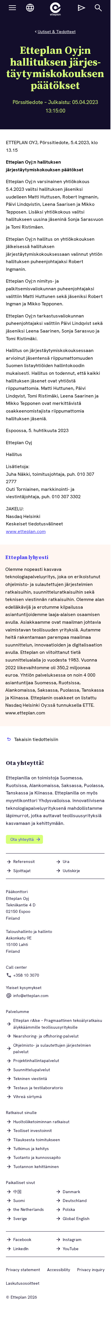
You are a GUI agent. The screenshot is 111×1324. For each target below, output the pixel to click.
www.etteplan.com (26, 531)
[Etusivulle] (55, 9)
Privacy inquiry (91, 1269)
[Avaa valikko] (12, 7)
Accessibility (58, 1269)
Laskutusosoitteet (22, 1283)
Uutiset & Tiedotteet (57, 31)
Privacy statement (23, 1269)
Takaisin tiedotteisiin (36, 739)
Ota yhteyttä (22, 839)
